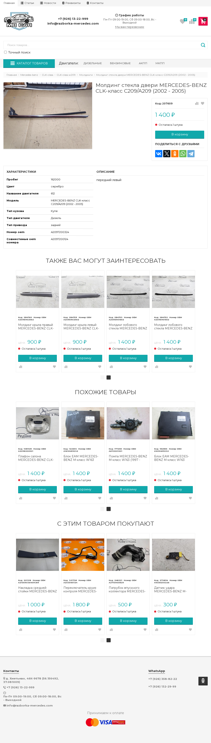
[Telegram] (191, 153)
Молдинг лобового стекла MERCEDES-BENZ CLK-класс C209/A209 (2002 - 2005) (128, 326)
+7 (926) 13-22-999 (73, 18)
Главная (9, 3)
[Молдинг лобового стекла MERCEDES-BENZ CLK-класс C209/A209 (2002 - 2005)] (128, 291)
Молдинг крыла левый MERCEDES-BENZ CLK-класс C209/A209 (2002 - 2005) (81, 326)
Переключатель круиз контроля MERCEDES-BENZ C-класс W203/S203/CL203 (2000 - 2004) (82, 589)
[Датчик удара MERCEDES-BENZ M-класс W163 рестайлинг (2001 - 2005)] (173, 554)
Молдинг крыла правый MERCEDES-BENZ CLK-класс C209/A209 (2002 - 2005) (36, 326)
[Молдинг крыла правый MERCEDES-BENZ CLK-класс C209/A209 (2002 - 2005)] (37, 291)
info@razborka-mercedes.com (73, 23)
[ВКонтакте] (158, 153)
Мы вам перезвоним (129, 26)
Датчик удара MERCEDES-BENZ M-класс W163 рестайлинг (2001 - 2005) (171, 589)
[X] (166, 153)
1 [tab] (102, 377)
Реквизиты (73, 3)
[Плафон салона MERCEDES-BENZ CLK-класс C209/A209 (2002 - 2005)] (37, 423)
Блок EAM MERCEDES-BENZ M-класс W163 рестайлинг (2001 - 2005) (81, 458)
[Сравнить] (196, 103)
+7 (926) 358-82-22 (162, 678)
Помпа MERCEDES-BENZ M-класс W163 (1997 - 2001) (128, 458)
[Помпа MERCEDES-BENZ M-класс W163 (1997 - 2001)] (128, 423)
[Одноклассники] (174, 153)
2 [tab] (109, 377)
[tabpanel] (37, 321)
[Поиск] (203, 45)
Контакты (96, 3)
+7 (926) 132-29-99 (162, 686)
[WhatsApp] (182, 153)
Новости (49, 3)
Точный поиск (18, 52)
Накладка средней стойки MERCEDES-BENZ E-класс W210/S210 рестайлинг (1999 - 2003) (37, 589)
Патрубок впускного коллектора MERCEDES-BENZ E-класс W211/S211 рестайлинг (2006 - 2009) (127, 589)
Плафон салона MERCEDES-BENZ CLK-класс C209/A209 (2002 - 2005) (36, 458)
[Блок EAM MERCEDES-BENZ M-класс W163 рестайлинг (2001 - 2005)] (82, 423)
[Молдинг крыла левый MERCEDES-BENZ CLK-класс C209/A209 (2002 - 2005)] (82, 291)
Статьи (29, 3)
